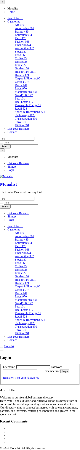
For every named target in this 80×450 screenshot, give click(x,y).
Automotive (24, 28)
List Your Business (18, 128)
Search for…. (15, 18)
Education (23, 34)
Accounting (24, 48)
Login (11, 170)
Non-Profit (24, 95)
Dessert (21, 61)
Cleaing (22, 81)
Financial (23, 45)
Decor (21, 85)
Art (19, 24)
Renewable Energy (28, 105)
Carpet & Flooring (27, 78)
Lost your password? (27, 377)
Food (20, 55)
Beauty (21, 31)
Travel (21, 122)
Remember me (51, 371)
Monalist (8, 184)
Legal (21, 88)
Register (8, 377)
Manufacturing (26, 91)
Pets (20, 98)
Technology (25, 115)
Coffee (21, 58)
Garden (22, 68)
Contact (12, 132)
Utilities (22, 125)
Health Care (25, 71)
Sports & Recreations (30, 111)
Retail (21, 108)
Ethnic (20, 65)
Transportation (26, 118)
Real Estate (24, 101)
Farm (20, 38)
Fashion (22, 41)
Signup (11, 166)
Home (11, 11)
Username (9, 367)
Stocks (20, 51)
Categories (13, 21)
